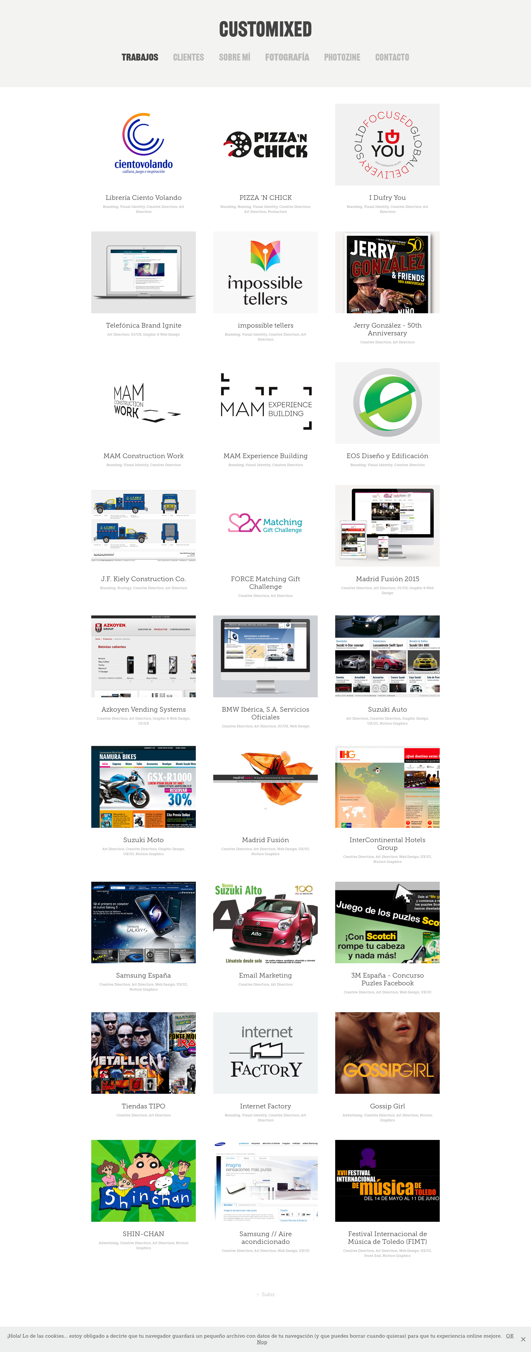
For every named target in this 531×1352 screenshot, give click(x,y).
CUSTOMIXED (265, 29)
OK (510, 1336)
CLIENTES (188, 57)
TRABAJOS (140, 57)
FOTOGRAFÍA (287, 57)
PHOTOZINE (342, 57)
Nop (262, 1342)
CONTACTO (392, 57)
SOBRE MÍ (234, 57)
